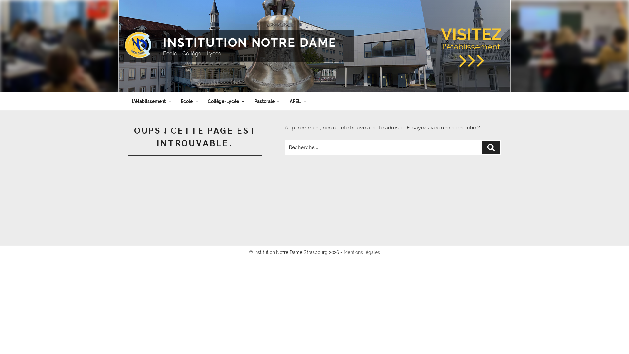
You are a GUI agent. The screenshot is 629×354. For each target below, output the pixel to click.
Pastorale (264, 101)
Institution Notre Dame (250, 42)
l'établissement (471, 38)
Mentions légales (362, 252)
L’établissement (149, 101)
